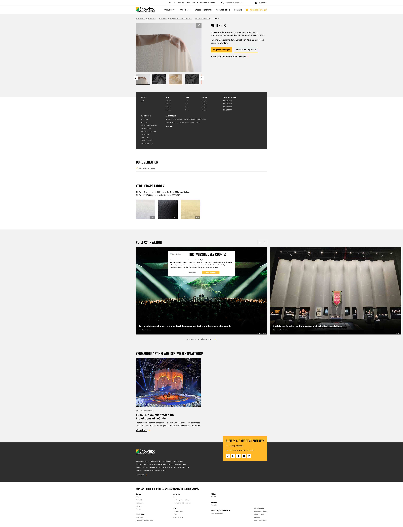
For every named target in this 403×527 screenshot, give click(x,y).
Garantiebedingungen (260, 520)
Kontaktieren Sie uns (217, 513)
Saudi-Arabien (140, 517)
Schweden (139, 506)
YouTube (244, 456)
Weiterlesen (201, 290)
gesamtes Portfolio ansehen (200, 339)
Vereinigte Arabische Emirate (144, 520)
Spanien (138, 509)
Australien (214, 505)
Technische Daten (147, 168)
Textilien (163, 18)
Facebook (238, 456)
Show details (192, 272)
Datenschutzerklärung (260, 511)
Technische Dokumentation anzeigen (228, 56)
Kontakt (238, 10)
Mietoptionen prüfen (246, 49)
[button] (169, 10)
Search (222, 2)
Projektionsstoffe (202, 18)
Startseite (140, 18)
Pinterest (249, 456)
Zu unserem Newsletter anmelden (241, 450)
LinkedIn (228, 456)
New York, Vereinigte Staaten (181, 503)
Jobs (188, 3)
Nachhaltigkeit (223, 10)
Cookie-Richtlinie (259, 514)
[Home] (145, 9)
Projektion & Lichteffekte (181, 18)
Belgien (138, 497)
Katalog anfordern (236, 446)
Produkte (152, 18)
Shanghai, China (178, 517)
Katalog (181, 3)
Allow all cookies (211, 272)
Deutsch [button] (261, 2)
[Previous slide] (136, 78)
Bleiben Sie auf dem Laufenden (204, 3)
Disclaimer (257, 517)
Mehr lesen (140, 475)
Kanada (175, 497)
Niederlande (139, 503)
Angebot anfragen (258, 10)
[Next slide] (201, 78)
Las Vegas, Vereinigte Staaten (182, 500)
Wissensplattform (203, 10)
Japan (175, 514)
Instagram (233, 456)
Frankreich (139, 500)
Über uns (172, 3)
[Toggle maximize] (199, 25)
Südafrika (214, 497)
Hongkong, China (178, 511)
